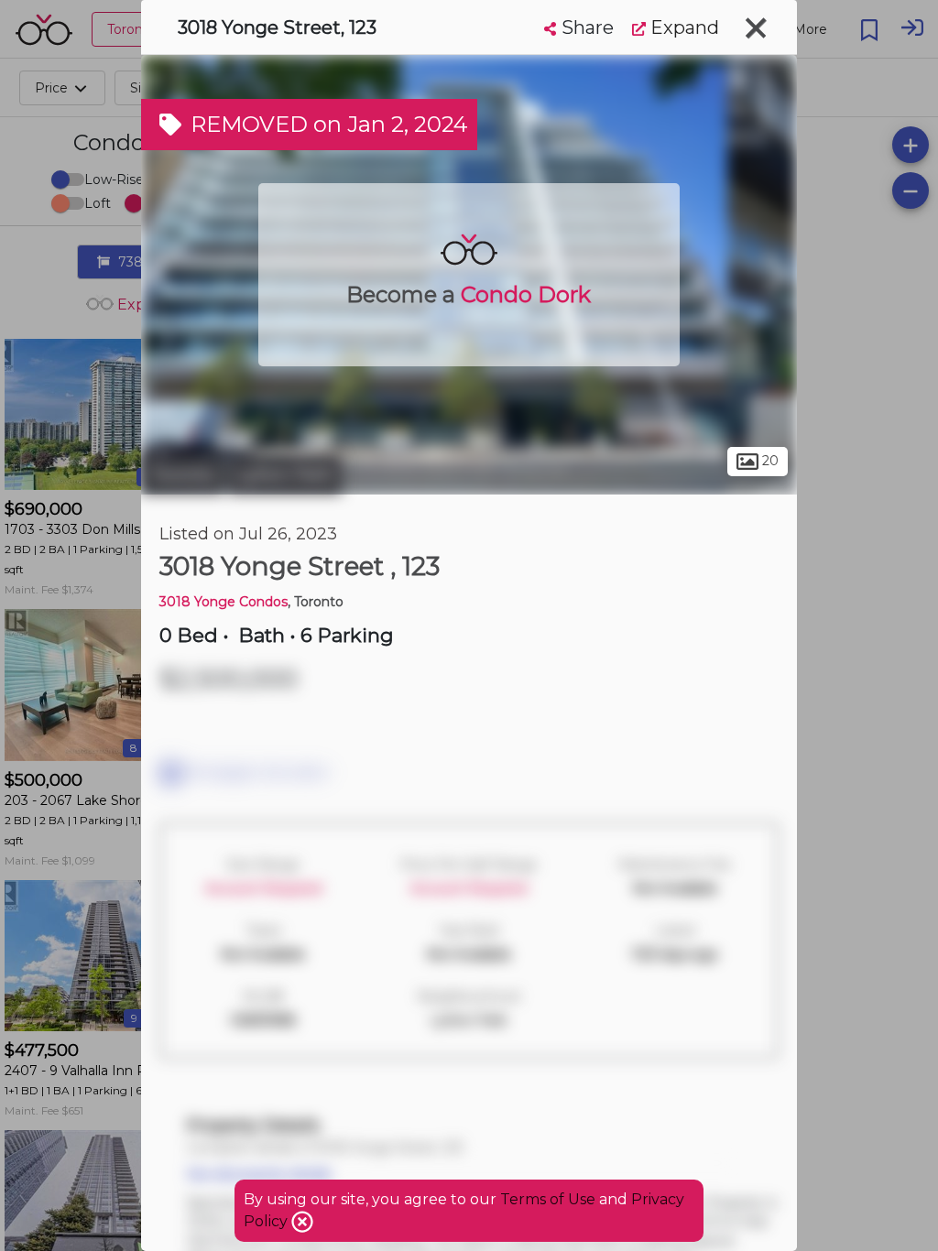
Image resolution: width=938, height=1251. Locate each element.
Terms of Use (547, 1199)
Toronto (182, 474)
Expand (682, 27)
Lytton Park (285, 474)
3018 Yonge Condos (223, 601)
